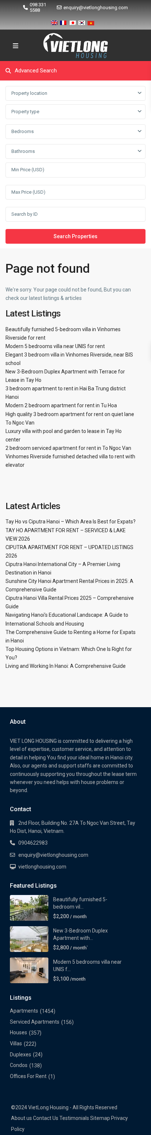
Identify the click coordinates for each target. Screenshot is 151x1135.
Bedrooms (22, 131)
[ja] (72, 21)
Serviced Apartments (34, 1022)
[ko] (81, 21)
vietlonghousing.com (42, 867)
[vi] (91, 21)
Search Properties (75, 236)
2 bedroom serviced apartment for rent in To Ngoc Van (68, 448)
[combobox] (75, 93)
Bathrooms (23, 151)
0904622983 (33, 843)
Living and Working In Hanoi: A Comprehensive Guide (65, 666)
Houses (18, 1032)
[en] (54, 21)
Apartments (24, 1011)
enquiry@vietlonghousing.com (95, 7)
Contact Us (45, 1118)
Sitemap (100, 1118)
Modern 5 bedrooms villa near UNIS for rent (55, 346)
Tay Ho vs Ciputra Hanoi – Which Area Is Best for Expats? (70, 521)
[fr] (63, 21)
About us (21, 1118)
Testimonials (74, 1118)
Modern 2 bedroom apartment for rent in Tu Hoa (61, 405)
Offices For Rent (28, 1076)
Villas (16, 1043)
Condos (18, 1065)
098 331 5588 (38, 7)
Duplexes (20, 1054)
